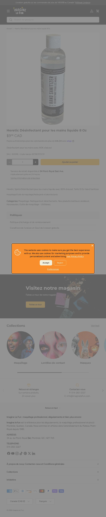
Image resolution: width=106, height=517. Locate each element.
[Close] (92, 245)
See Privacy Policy (75, 256)
